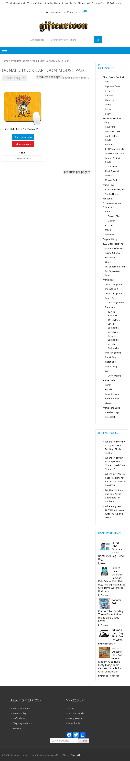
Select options (24, 137)
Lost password (75, 718)
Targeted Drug (110, 239)
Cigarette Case (112, 86)
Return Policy (19, 713)
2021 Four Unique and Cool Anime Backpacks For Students (114, 496)
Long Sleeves (112, 394)
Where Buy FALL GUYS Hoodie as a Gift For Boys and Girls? (114, 512)
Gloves (108, 403)
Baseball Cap (112, 412)
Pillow (108, 109)
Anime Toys (108, 184)
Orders (72, 708)
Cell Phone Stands (114, 148)
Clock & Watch (112, 170)
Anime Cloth (109, 380)
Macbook (112, 166)
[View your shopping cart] (82, 12)
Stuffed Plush (112, 194)
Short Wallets (114, 375)
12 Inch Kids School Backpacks (114, 324)
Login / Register (57, 12)
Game (108, 262)
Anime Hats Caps (111, 407)
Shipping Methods (22, 723)
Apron (108, 384)
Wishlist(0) (74, 12)
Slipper (111, 220)
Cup (107, 81)
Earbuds (109, 144)
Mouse (108, 175)
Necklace (109, 234)
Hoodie (109, 389)
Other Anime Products (114, 77)
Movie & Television (114, 248)
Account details (76, 713)
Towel (108, 104)
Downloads (74, 723)
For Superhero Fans (115, 266)
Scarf (108, 113)
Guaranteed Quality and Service (53, 3)
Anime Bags (109, 279)
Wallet (108, 370)
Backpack (110, 307)
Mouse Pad (111, 180)
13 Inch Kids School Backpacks (114, 336)
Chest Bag (110, 361)
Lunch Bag (110, 298)
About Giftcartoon (22, 708)
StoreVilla (76, 755)
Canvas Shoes (115, 216)
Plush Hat (110, 416)
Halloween (110, 257)
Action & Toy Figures (115, 189)
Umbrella (109, 100)
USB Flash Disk (112, 131)
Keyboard (110, 126)
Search (83, 740)
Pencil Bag (110, 357)
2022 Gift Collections (113, 243)
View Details (25, 144)
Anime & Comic (112, 252)
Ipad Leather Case (114, 153)
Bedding (109, 90)
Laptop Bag (111, 366)
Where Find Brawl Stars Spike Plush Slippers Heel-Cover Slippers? (115, 463)
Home (5, 60)
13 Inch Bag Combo (114, 302)
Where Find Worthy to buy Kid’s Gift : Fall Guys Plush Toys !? (115, 447)
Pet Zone (107, 198)
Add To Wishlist (24, 158)
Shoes (108, 211)
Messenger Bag (113, 352)
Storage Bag (111, 288)
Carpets (109, 95)
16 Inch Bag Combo (114, 293)
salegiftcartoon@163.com (21, 3)
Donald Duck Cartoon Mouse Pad (23, 129)
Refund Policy (20, 718)
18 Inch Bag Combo (114, 284)
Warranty (18, 728)
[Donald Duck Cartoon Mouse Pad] (23, 106)
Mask (108, 229)
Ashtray (109, 225)
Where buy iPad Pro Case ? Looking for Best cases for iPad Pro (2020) (115, 479)
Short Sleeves (112, 398)
